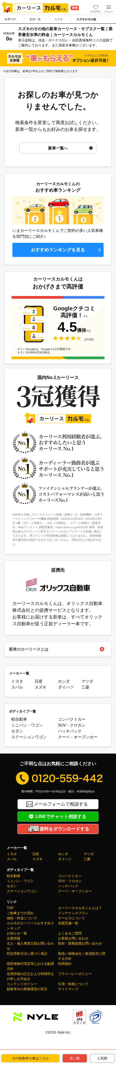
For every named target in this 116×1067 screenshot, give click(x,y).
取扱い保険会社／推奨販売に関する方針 (81, 956)
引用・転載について (73, 984)
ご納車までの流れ (20, 913)
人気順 (102, 1058)
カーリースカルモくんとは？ (80, 908)
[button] (108, 7)
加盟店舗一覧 (68, 923)
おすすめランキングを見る (58, 249)
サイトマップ (68, 989)
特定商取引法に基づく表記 (27, 954)
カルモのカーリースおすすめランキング (30, 925)
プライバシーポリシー (75, 974)
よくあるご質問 (70, 933)
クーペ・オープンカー (77, 737)
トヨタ (17, 681)
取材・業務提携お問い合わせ (80, 943)
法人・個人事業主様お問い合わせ (30, 946)
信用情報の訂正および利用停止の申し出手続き (30, 976)
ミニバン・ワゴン (27, 725)
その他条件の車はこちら (30, 1058)
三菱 (85, 687)
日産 (39, 681)
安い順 (75, 1058)
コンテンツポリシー (22, 984)
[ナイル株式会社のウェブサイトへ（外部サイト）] (35, 1018)
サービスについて (71, 918)
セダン (17, 731)
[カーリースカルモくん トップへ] (40, 7)
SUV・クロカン (72, 725)
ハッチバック (70, 731)
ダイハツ (66, 687)
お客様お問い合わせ (73, 938)
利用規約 (65, 964)
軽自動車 (19, 719)
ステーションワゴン (29, 737)
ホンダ (64, 681)
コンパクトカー (72, 719)
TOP (10, 908)
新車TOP (10, 19)
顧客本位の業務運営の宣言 (27, 989)
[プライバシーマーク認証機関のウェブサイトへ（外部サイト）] (95, 1020)
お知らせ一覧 (17, 933)
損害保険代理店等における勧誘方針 (30, 966)
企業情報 (13, 938)
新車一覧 (35, 19)
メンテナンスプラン (73, 913)
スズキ (58, 19)
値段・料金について (22, 918)
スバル (17, 687)
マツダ (87, 681)
